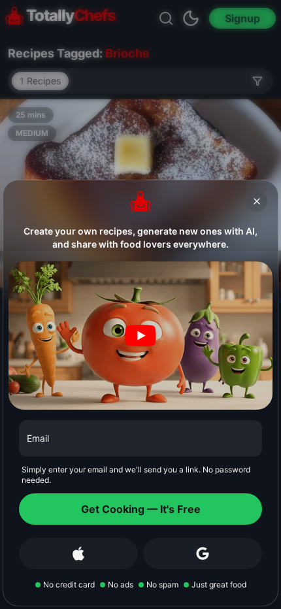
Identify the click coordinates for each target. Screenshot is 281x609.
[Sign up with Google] (202, 553)
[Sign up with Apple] (78, 553)
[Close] (256, 201)
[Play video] (140, 335)
